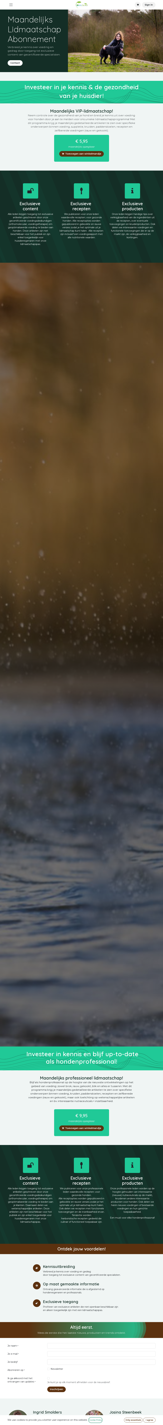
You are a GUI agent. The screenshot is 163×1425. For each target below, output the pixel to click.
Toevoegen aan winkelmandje (83, 153)
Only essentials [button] (133, 1420)
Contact (15, 62)
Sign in (149, 4)
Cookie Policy (95, 1420)
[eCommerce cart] (138, 5)
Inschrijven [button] (56, 1389)
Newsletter (57, 1369)
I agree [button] (149, 1420)
